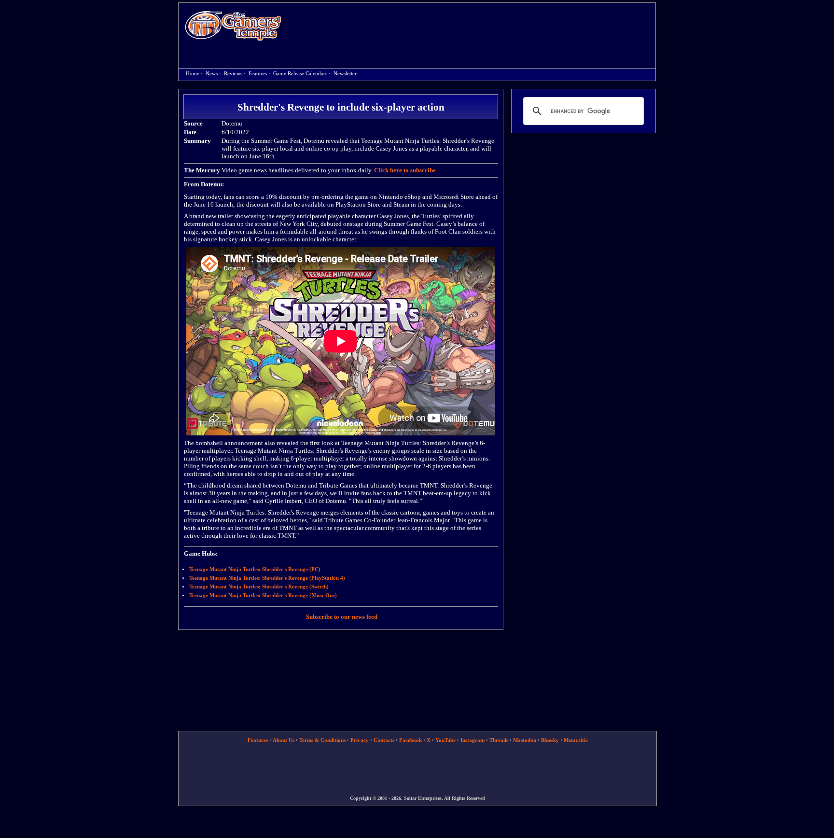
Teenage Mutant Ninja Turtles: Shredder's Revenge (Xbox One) (263, 595)
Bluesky (550, 740)
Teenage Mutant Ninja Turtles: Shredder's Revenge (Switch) (259, 586)
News (212, 73)
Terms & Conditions (322, 740)
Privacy (359, 740)
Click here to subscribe (405, 170)
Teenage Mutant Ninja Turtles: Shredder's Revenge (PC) (254, 569)
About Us (283, 740)
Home (233, 25)
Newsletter (345, 73)
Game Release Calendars (300, 73)
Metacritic (576, 740)
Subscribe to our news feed (341, 616)
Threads (498, 740)
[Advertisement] (473, 27)
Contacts (384, 740)
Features (258, 73)
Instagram (472, 740)
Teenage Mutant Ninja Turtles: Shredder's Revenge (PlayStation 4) (267, 578)
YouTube (445, 740)
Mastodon (524, 740)
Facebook (410, 740)
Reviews (233, 73)
